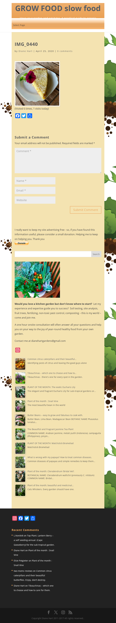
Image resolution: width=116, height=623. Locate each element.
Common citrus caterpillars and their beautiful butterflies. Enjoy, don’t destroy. (33, 575)
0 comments (65, 51)
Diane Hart (25, 51)
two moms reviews (23, 570)
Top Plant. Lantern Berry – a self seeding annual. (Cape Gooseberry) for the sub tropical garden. (34, 540)
